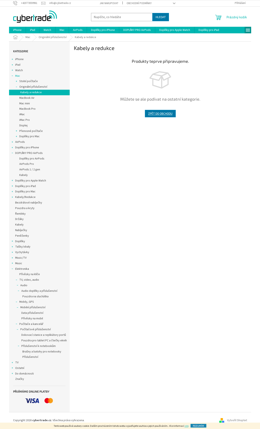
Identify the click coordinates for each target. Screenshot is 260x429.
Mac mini (24, 103)
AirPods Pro (26, 164)
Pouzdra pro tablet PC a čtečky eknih (44, 340)
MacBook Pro (27, 109)
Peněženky (22, 236)
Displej (23, 125)
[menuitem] (17, 30)
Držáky (19, 219)
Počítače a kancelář (31, 324)
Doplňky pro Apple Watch (30, 181)
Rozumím (198, 425)
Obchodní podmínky (139, 3)
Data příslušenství (32, 313)
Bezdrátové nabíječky (28, 203)
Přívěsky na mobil (32, 318)
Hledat (161, 17)
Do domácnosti (24, 374)
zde (186, 426)
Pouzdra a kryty (25, 208)
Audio (23, 285)
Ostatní (19, 368)
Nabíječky (21, 230)
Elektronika (22, 269)
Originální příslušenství (33, 87)
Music (18, 263)
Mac (17, 76)
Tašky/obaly (22, 247)
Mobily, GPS (26, 302)
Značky (19, 379)
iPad (17, 65)
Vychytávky (22, 252)
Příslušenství (30, 357)
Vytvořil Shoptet (237, 421)
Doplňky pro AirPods (31, 159)
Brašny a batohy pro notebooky (41, 352)
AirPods (20, 142)
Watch (19, 70)
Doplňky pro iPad (25, 186)
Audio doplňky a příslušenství (39, 291)
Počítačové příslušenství (35, 329)
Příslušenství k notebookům (38, 346)
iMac (22, 114)
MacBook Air (27, 98)
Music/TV (21, 258)
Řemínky (20, 214)
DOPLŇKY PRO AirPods (29, 153)
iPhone (19, 59)
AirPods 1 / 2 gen (29, 169)
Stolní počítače (28, 81)
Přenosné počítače (31, 131)
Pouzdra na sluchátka (35, 296)
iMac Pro (24, 120)
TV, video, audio (29, 280)
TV (16, 362)
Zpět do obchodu (160, 113)
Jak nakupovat (109, 3)
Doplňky (20, 241)
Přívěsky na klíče (29, 274)
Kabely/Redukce (25, 197)
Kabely (23, 175)
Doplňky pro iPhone (27, 147)
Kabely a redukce (31, 92)
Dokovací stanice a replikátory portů (43, 335)
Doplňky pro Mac (29, 136)
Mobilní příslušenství (32, 307)
